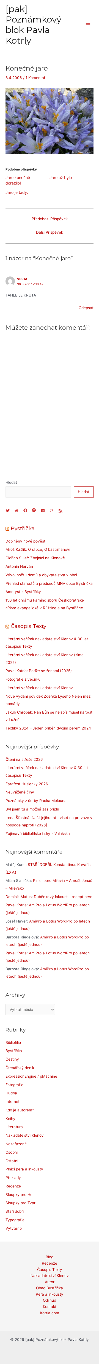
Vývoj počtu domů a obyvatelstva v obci (41, 575)
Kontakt (49, 1306)
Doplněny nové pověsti (26, 541)
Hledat (11, 482)
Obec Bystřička (49, 1288)
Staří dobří (15, 1211)
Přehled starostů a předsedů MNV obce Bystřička (49, 583)
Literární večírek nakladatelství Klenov (39, 688)
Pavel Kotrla (16, 905)
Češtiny (12, 1059)
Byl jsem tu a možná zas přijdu (32, 809)
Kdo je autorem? (20, 1110)
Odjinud (49, 1300)
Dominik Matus (19, 897)
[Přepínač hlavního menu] (88, 24)
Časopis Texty (28, 626)
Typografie (15, 1220)
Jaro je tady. (17, 192)
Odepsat (86, 308)
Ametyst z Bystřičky (23, 591)
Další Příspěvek (49, 232)
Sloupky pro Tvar (20, 1203)
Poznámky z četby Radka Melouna (36, 800)
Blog (49, 1257)
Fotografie (14, 1085)
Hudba (11, 1093)
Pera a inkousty (49, 1294)
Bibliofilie (13, 1042)
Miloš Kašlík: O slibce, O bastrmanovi (38, 549)
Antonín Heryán (19, 566)
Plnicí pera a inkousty (24, 1169)
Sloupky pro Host (21, 1194)
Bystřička (23, 528)
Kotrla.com (49, 1313)
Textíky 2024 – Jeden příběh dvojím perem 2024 (48, 728)
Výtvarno (14, 1228)
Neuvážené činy (20, 792)
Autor (49, 1282)
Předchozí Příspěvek (50, 219)
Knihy (10, 1118)
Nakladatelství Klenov (25, 1135)
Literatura (14, 1127)
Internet (13, 1101)
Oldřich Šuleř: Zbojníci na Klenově (35, 558)
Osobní (12, 1152)
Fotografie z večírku (23, 679)
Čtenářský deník (20, 1068)
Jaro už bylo (61, 177)
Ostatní (12, 1161)
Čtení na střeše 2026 (24, 759)
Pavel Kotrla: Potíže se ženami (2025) (39, 671)
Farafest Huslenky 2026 (27, 784)
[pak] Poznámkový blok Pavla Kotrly (33, 25)
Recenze (13, 1186)
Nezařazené (16, 1144)
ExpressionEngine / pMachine (31, 1076)
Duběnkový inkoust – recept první (63, 897)
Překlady (13, 1177)
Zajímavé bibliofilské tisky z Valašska (38, 833)
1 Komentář (35, 78)
